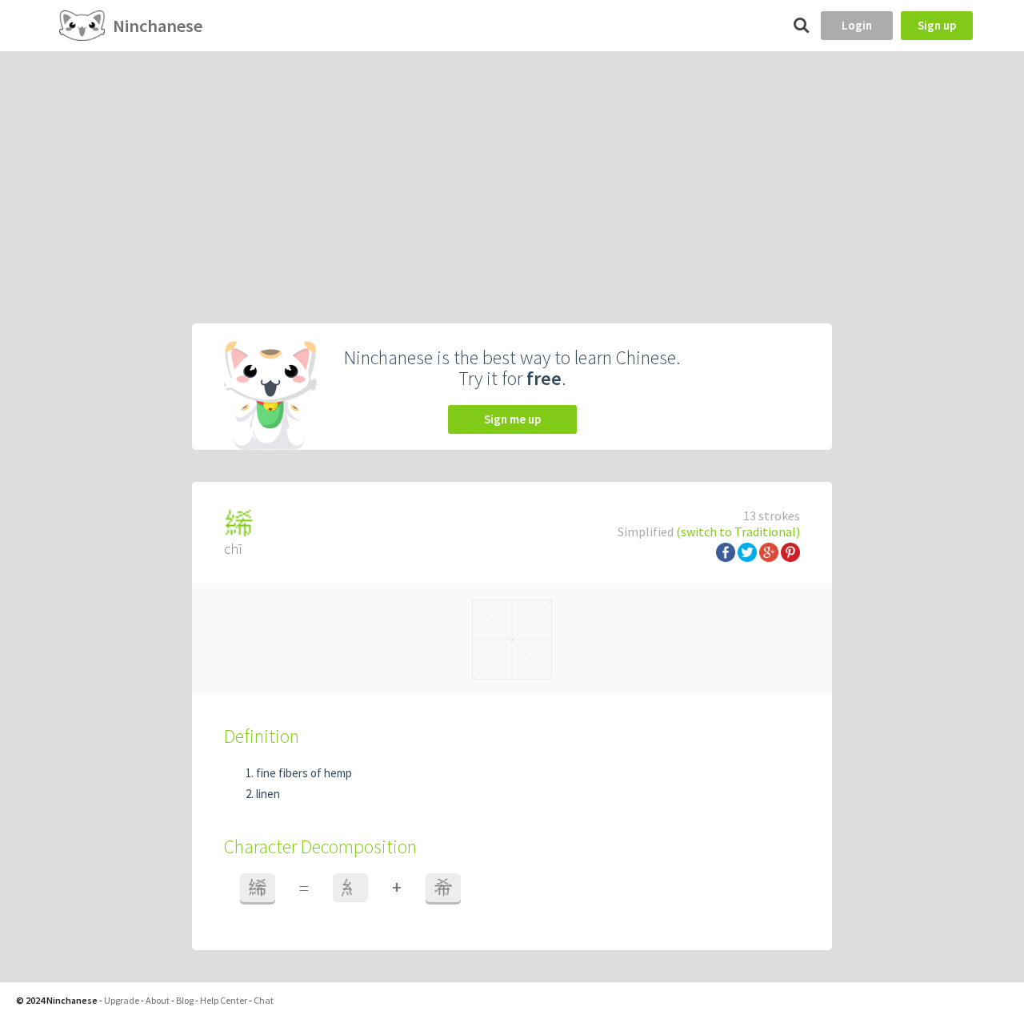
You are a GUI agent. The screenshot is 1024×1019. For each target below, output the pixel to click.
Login (857, 25)
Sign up (937, 25)
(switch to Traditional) (738, 532)
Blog (185, 1000)
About (158, 1000)
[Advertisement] (512, 171)
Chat (264, 1000)
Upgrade (121, 1000)
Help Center (223, 1000)
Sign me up (512, 419)
